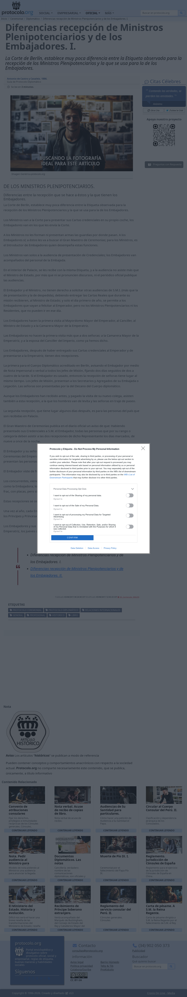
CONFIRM (72, 538)
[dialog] (93, 499)
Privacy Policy (110, 548)
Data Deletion (77, 548)
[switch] (130, 495)
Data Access (93, 548)
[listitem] (93, 488)
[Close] (144, 449)
